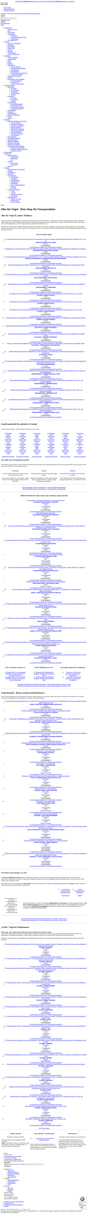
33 (45, 650)
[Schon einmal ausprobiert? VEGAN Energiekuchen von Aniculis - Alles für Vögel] (44, 919)
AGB (9, 1184)
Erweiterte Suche (5, 20)
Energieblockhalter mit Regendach (46, 543)
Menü (2, 25)
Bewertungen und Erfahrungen (12, 1159)
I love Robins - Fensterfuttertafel (45, 765)
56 (45, 575)
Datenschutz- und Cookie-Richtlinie (14, 1201)
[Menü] (85, 1197)
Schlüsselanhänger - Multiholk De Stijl (46, 393)
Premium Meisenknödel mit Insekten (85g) (45, 570)
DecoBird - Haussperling (46, 1066)
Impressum (10, 1189)
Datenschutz (11, 1175)
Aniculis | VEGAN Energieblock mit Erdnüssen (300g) (46, 631)
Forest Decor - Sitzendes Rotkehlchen (46, 327)
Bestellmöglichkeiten (13, 1180)
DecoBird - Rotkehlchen (46, 971)
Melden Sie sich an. (9, 10)
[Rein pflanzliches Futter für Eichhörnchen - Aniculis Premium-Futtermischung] (44, 488)
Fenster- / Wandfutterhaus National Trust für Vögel (46, 777)
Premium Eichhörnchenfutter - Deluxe (46, 658)
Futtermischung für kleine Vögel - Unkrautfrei (45, 529)
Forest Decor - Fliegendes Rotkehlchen (45, 337)
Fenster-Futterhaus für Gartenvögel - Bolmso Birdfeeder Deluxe (45, 829)
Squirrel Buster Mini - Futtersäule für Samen (46, 583)
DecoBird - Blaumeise (45, 961)
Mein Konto (11, 1170)
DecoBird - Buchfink (46, 1057)
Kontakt (10, 1191)
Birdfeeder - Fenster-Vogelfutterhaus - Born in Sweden (46, 856)
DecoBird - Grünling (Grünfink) (45, 1000)
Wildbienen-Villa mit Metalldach (45, 319)
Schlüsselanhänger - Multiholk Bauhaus (45, 383)
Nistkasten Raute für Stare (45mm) (46, 242)
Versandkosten (11, 1181)
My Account (7, 7)
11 (45, 847)
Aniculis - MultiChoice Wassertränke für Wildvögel (46, 592)
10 (45, 861)
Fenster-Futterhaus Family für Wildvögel (46, 712)
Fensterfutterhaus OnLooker (45, 752)
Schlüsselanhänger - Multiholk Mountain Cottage (45, 374)
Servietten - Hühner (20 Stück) (46, 295)
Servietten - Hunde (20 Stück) (45, 303)
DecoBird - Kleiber (45, 1019)
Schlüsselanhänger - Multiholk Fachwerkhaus (45, 402)
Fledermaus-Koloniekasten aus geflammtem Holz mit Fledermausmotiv (45, 258)
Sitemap (6, 1206)
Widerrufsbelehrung (13, 1172)
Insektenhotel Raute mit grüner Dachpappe (45, 250)
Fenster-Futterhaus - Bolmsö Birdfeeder (45, 842)
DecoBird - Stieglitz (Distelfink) (46, 985)
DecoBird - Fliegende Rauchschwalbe (46, 1107)
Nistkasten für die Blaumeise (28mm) (45, 607)
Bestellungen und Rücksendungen (13, 1204)
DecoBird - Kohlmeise (45, 947)
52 (45, 506)
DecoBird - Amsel (46, 1029)
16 (45, 533)
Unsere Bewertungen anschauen (13, 1156)
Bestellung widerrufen (14, 1174)
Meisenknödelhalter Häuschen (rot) (45, 268)
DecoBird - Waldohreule (46, 1120)
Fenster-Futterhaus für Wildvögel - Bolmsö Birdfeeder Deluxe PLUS (46, 744)
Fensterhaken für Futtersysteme (45, 803)
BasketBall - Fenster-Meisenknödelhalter (46, 815)
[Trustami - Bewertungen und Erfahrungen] (80, 892)
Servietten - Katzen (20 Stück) (45, 311)
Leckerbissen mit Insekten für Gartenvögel (45, 502)
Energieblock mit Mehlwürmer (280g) (46, 556)
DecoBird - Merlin (45, 1090)
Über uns (10, 1188)
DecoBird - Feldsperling (46, 1009)
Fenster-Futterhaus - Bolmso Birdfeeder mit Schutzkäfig (45, 722)
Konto (2, 205)
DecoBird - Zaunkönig (45, 1043)
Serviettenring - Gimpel (46, 354)
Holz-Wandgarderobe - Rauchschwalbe (45, 277)
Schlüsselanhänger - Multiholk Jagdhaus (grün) (46, 412)
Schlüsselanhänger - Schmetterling (46, 287)
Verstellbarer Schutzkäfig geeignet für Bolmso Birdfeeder (45, 736)
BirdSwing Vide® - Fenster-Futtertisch (45, 790)
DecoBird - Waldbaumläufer (45, 1099)
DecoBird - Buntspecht (45, 1080)
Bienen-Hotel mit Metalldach (45, 621)
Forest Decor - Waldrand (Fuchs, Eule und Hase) (45, 345)
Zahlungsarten (11, 1183)
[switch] (82, 1207)
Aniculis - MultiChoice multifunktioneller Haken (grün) (46, 704)
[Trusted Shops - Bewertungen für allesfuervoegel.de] (65, 892)
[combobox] (9, 18)
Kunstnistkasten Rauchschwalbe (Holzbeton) (46, 514)
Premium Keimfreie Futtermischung (45, 645)
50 (45, 561)
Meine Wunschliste (9, 9)
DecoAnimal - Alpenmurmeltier (46, 364)
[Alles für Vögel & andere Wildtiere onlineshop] (26, 13)
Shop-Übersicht (12, 1177)
